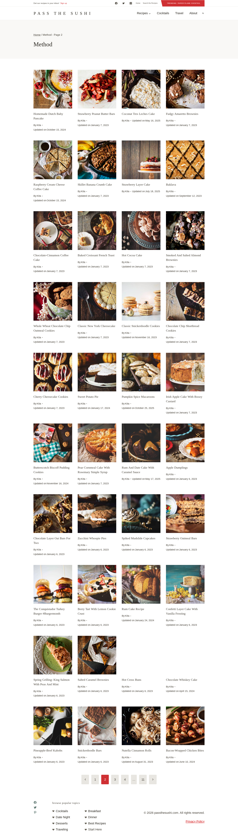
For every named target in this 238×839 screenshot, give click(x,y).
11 (142, 779)
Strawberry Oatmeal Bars (181, 538)
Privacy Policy (195, 821)
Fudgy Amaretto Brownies (182, 114)
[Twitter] (123, 3)
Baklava (171, 184)
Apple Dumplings (177, 467)
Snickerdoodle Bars (90, 750)
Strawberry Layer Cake (136, 184)
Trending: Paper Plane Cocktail (183, 3)
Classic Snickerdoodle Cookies (141, 326)
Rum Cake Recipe (133, 609)
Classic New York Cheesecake (96, 326)
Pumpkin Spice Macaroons (138, 396)
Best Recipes (97, 823)
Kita (39, 125)
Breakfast (94, 811)
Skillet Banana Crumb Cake (95, 184)
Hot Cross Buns (131, 679)
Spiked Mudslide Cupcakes (138, 538)
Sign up (63, 3)
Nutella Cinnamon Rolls (137, 750)
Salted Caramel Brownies (93, 679)
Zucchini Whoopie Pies (92, 538)
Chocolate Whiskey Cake (181, 679)
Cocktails (163, 13)
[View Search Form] (203, 13)
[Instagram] (130, 3)
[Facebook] (116, 3)
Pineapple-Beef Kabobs (47, 750)
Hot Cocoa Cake (132, 255)
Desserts (62, 823)
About (193, 13)
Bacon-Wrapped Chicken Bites (185, 750)
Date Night (63, 817)
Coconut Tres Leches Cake (138, 114)
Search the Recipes (150, 3)
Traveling (62, 829)
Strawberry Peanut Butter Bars (96, 114)
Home (138, 3)
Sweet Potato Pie (88, 396)
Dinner (92, 817)
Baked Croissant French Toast (96, 255)
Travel (179, 13)
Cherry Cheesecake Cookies (50, 396)
